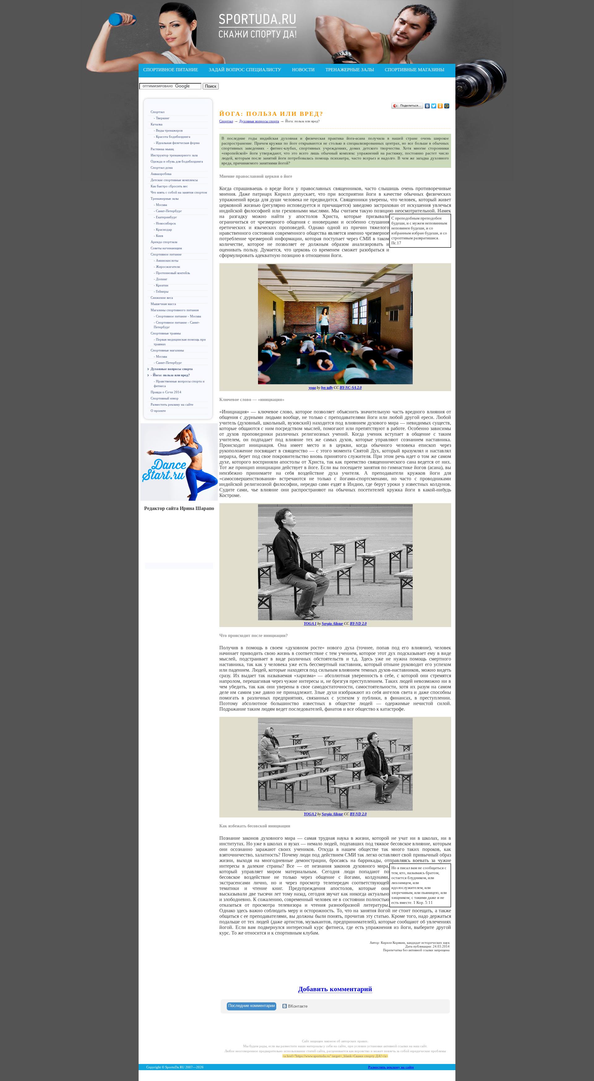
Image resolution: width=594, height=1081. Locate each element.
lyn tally (327, 388)
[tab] (251, 1006)
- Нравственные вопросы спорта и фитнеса (179, 383)
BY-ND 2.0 (358, 623)
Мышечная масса (163, 304)
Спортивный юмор (165, 398)
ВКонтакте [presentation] (297, 1006)
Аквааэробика (161, 174)
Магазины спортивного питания (175, 310)
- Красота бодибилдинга (172, 136)
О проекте (158, 410)
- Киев (158, 236)
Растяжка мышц (162, 149)
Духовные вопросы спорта (172, 369)
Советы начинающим (166, 248)
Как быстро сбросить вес (169, 186)
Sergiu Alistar (332, 623)
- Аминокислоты (166, 260)
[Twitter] (434, 106)
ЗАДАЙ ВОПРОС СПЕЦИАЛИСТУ (245, 69)
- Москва (160, 205)
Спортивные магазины (167, 350)
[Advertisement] (179, 539)
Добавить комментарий (335, 989)
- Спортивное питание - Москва (177, 316)
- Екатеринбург (165, 217)
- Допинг (160, 279)
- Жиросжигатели (167, 266)
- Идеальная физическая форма (177, 143)
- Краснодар (163, 229)
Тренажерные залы (165, 198)
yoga (312, 388)
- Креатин (161, 285)
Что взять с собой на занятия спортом (179, 192)
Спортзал (157, 112)
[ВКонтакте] (427, 106)
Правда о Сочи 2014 (166, 392)
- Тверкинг (162, 118)
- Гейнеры (161, 291)
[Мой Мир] (447, 106)
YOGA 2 (310, 814)
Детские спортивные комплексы (174, 180)
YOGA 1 (310, 623)
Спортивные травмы (166, 333)
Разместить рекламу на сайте (172, 404)
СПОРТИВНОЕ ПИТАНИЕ (170, 69)
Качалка (156, 124)
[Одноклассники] (440, 106)
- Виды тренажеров (168, 130)
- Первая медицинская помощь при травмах (180, 342)
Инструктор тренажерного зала (174, 155)
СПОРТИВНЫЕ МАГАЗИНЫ (414, 69)
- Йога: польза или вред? (170, 375)
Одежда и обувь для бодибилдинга (177, 161)
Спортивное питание (166, 254)
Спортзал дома (162, 167)
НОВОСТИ (303, 69)
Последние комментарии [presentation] (251, 1005)
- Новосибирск (165, 223)
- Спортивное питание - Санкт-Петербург (177, 324)
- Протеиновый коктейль (172, 273)
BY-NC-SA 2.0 (351, 388)
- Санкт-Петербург (168, 211)
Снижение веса (162, 297)
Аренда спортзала (164, 242)
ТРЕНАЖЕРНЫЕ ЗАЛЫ (349, 69)
